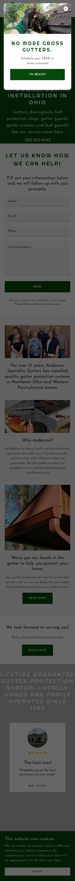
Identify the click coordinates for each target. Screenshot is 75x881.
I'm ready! (37, 74)
